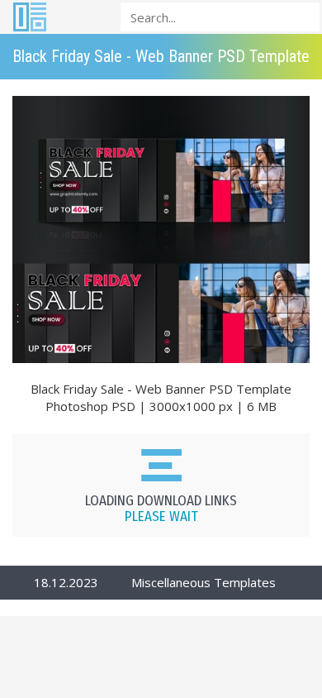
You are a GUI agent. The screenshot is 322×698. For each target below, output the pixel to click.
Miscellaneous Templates (203, 582)
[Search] (302, 16)
